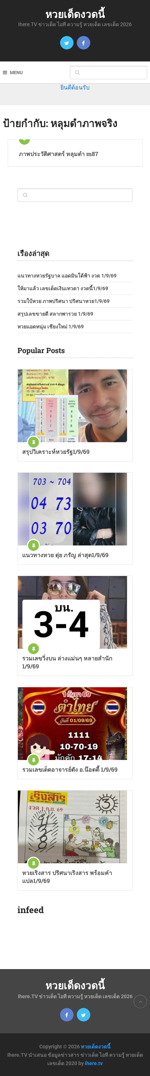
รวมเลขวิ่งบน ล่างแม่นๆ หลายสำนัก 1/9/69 (67, 662)
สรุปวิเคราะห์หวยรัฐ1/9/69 (56, 451)
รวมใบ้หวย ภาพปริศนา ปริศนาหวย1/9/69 (63, 301)
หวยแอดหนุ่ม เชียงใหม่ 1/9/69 (50, 326)
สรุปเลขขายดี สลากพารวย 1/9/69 (55, 314)
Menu (16, 72)
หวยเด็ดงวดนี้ (75, 14)
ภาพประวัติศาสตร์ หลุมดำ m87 (58, 153)
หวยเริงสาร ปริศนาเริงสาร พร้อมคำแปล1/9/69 (67, 876)
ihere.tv (94, 1063)
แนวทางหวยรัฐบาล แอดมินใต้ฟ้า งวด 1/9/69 (67, 276)
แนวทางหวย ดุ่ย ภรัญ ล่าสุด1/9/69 (65, 555)
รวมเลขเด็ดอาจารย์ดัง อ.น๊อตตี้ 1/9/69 (70, 769)
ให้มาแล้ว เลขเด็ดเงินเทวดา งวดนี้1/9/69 (62, 288)
